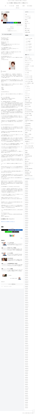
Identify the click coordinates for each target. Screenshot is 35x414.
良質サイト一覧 (27, 159)
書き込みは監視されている (28, 139)
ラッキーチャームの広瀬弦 (29, 38)
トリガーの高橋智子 (28, 41)
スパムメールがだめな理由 (28, 79)
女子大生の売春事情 (28, 123)
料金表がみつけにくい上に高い (29, 137)
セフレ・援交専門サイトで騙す (29, 83)
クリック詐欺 (27, 72)
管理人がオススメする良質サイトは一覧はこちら (8, 221)
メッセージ (9, 29)
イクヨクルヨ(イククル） (28, 70)
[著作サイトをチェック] (10, 235)
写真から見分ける (27, 104)
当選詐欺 (26, 132)
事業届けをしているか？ (28, 99)
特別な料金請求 (27, 154)
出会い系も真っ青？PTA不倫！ (29, 111)
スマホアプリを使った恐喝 (28, 81)
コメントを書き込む (11, 284)
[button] (19, 22)
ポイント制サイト (27, 86)
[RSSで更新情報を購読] (13, 235)
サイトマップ (27, 74)
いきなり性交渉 (27, 64)
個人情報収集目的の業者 (28, 102)
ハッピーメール (28, 88)
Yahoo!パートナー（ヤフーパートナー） (30, 144)
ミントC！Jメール (27, 90)
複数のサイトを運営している (29, 163)
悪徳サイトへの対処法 (28, 134)
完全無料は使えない (28, 125)
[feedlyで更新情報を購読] (12, 235)
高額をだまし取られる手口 (28, 175)
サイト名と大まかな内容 (10, 28)
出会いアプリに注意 (28, 106)
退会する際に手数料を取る (28, 168)
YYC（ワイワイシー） (28, 62)
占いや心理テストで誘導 (28, 115)
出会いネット (27, 108)
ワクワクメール (27, 95)
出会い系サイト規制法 (28, 113)
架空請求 (26, 150)
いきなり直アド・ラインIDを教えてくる (29, 66)
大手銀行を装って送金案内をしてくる (29, 121)
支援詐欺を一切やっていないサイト (12, 30)
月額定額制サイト (27, 141)
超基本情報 (26, 166)
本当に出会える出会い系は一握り (29, 148)
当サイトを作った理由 (28, 130)
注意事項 (26, 152)
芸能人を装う (27, 161)
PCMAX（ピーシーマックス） (29, 60)
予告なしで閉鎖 (27, 97)
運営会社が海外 (27, 170)
